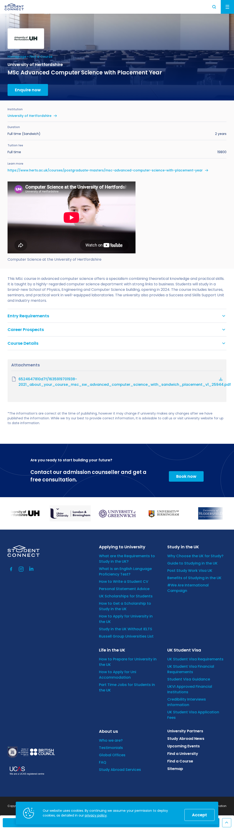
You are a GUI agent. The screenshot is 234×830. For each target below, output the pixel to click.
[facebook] (11, 569)
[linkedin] (31, 569)
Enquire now (28, 90)
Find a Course (40, 56)
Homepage (17, 56)
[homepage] (14, 6)
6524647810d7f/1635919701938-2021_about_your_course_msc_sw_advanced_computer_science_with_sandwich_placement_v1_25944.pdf (121, 381)
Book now (186, 476)
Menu (227, 7)
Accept (199, 815)
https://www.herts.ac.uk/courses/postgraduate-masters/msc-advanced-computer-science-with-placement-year (105, 170)
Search (214, 7)
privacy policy (96, 815)
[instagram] (21, 569)
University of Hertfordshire (29, 116)
